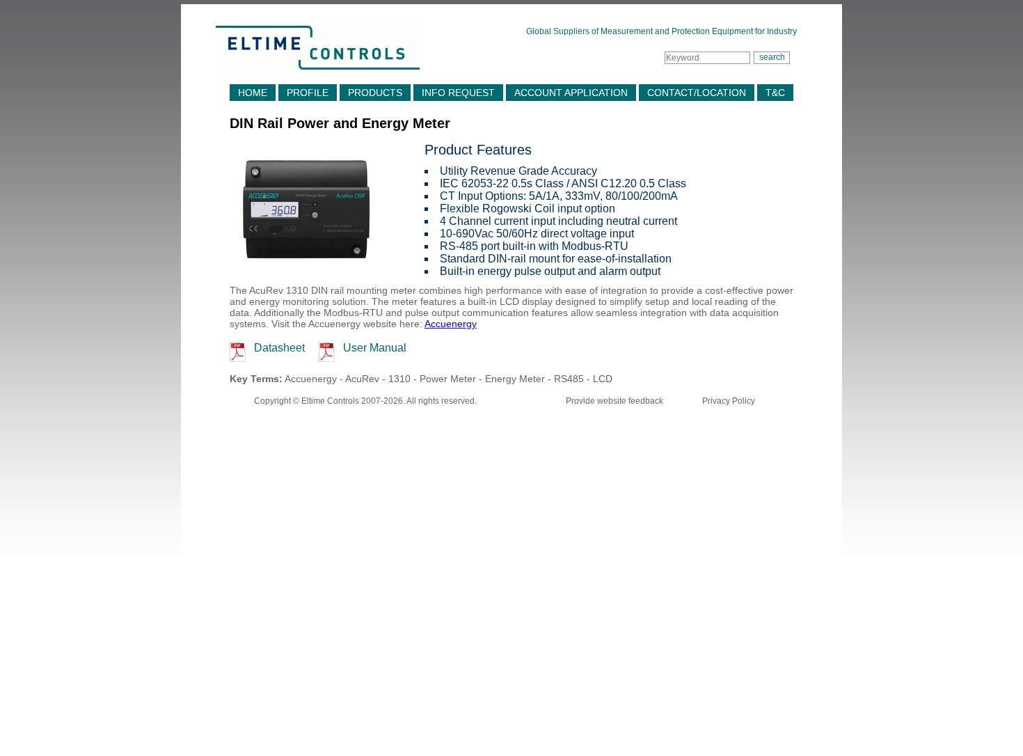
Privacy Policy (728, 401)
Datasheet (279, 348)
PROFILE (307, 92)
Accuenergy (451, 323)
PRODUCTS (375, 92)
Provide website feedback (614, 401)
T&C (775, 92)
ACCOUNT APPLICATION (571, 92)
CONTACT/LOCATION (696, 92)
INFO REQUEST (458, 92)
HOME (252, 92)
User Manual (374, 348)
